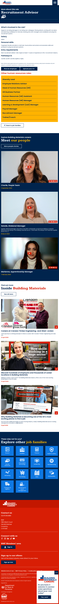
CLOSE (56, 572)
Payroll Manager (10, 109)
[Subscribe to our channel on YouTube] (14, 538)
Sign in (9, 547)
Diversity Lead (9, 79)
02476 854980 (6, 516)
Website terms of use (7, 571)
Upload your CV (28, 69)
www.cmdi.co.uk (10, 601)
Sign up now (8, 562)
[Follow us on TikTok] (11, 538)
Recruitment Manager (12, 113)
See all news (8, 294)
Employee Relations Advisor (15, 83)
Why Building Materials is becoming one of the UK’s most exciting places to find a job (26, 418)
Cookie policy (32, 571)
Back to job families (13, 125)
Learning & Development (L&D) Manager (20, 105)
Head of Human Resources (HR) (17, 88)
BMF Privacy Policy (21, 571)
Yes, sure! (44, 597)
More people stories (11, 146)
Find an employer (10, 69)
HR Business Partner (11, 92)
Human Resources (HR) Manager (17, 100)
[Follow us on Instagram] (5, 538)
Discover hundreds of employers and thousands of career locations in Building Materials (26, 374)
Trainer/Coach (9, 117)
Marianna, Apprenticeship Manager (17, 272)
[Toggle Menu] (54, 2)
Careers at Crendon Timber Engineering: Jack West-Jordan (27, 331)
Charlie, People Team (10, 185)
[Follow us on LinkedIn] (8, 538)
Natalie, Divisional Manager (13, 226)
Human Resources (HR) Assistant (17, 96)
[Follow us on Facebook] (2, 538)
